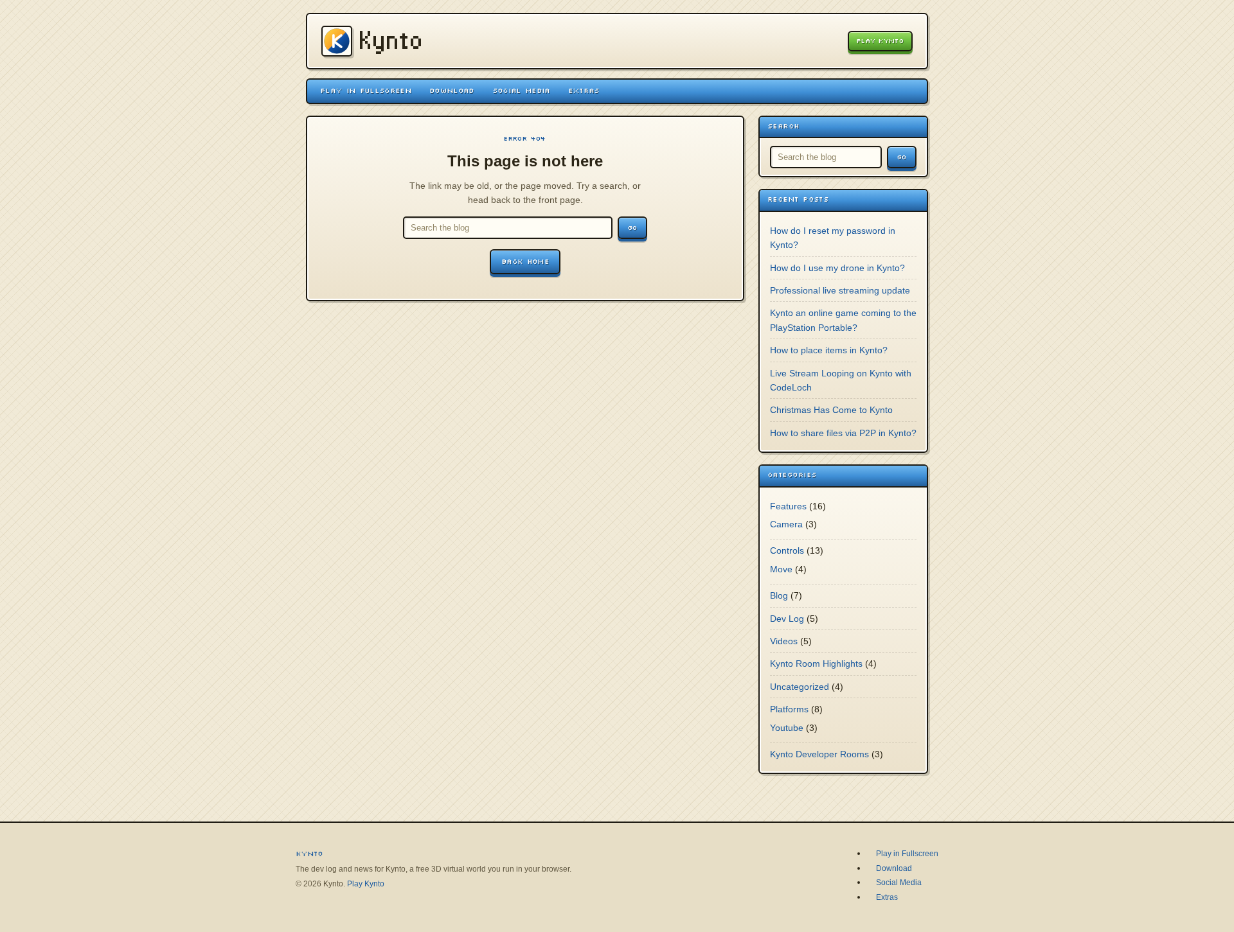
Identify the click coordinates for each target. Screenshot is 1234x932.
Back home (525, 261)
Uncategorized (799, 686)
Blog (779, 595)
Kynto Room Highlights (816, 663)
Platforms (789, 709)
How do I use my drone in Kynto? (837, 268)
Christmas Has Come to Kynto (831, 410)
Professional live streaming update (840, 290)
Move (781, 569)
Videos (784, 641)
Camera (786, 524)
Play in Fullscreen (365, 90)
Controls (787, 550)
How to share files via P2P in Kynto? (843, 433)
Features (788, 506)
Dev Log (787, 618)
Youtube (786, 728)
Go (632, 228)
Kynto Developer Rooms (819, 754)
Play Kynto (880, 41)
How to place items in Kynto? (829, 350)
